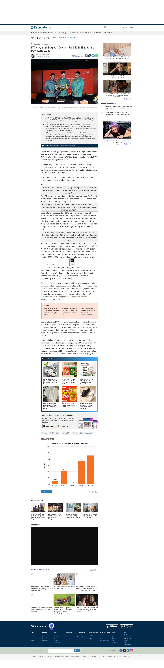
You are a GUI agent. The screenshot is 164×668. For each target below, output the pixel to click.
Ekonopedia (53, 33)
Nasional (33, 635)
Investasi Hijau (81, 639)
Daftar (77, 650)
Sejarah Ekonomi (70, 635)
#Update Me (89, 433)
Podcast (106, 33)
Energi (32, 640)
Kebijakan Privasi (74, 656)
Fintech (56, 637)
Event (125, 642)
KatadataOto (127, 644)
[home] (31, 33)
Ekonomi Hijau (62, 33)
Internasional (34, 639)
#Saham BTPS (66, 433)
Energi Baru (80, 635)
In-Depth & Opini (85, 33)
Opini (101, 637)
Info (110, 33)
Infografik (91, 635)
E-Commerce (57, 635)
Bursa (67, 37)
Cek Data (91, 639)
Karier (52, 656)
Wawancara (103, 639)
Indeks (126, 634)
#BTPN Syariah (54, 433)
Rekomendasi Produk (49, 359)
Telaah (102, 635)
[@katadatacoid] (131, 650)
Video (100, 33)
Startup (56, 639)
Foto (113, 640)
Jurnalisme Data (73, 33)
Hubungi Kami (92, 656)
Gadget (56, 640)
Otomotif (95, 33)
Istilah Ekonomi (70, 639)
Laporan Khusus (104, 640)
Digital (46, 33)
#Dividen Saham (78, 433)
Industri (33, 637)
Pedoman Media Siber (61, 656)
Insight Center (128, 638)
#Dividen (44, 433)
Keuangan (61, 37)
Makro (54, 37)
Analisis (91, 637)
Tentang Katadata (36, 656)
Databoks (126, 640)
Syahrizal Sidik (44, 55)
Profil (67, 637)
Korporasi (73, 37)
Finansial (41, 33)
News (113, 635)
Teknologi (57, 642)
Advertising (45, 656)
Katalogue (115, 639)
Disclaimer (84, 656)
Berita (35, 33)
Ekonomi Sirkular (81, 637)
